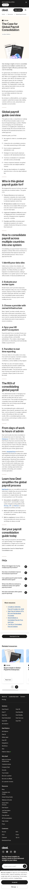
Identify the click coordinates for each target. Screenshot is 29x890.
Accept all (14, 882)
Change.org (5, 439)
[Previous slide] (12, 687)
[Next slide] (16, 687)
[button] (14, 567)
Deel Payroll (5, 489)
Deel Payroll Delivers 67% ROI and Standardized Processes (16, 613)
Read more (8, 679)
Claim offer (5, 4)
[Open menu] (25, 10)
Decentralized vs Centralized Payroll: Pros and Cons (15, 620)
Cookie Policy (18, 878)
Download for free (14, 636)
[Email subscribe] (24, 866)
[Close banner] (26, 2)
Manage (13, 887)
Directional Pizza (11, 451)
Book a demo (18, 10)
